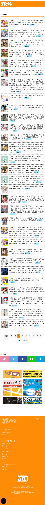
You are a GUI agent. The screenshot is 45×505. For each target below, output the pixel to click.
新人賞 (4, 458)
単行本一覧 (5, 456)
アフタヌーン (7, 429)
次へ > (24, 340)
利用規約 (4, 466)
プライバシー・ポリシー (8, 464)
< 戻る (6, 336)
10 (19, 340)
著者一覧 (4, 434)
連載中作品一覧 (6, 432)
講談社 (4, 469)
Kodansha (16, 491)
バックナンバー (6, 437)
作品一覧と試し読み (7, 451)
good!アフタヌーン (9, 441)
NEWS (3, 462)
